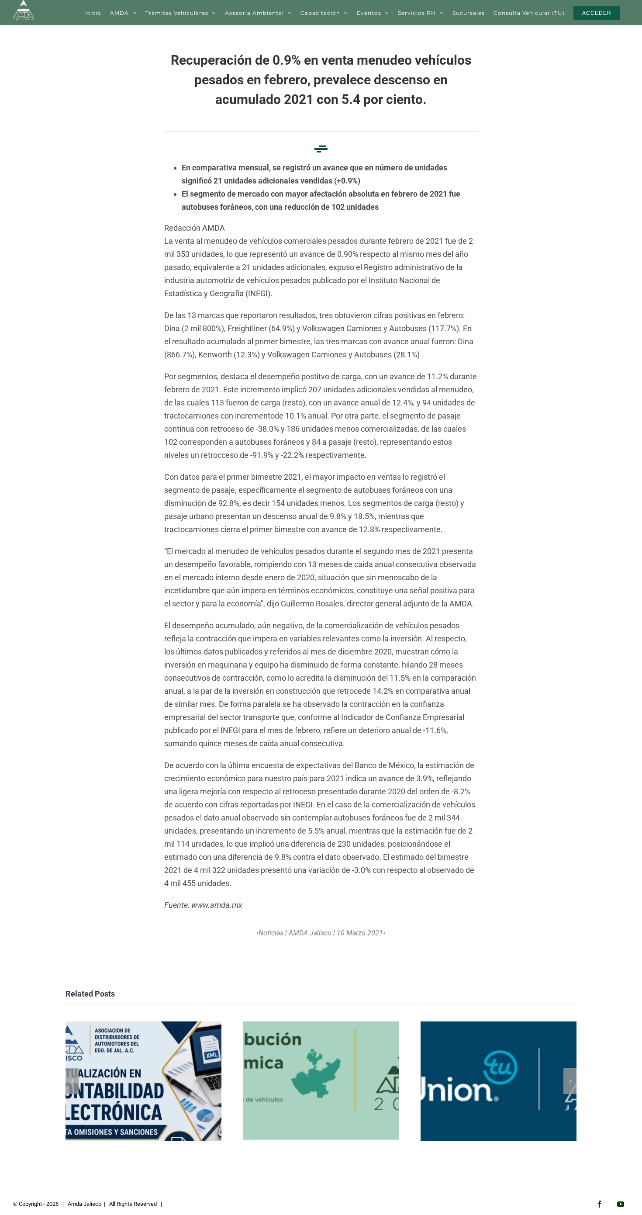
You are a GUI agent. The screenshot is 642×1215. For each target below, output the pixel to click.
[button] (72, 1081)
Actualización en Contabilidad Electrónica (143, 1081)
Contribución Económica (320, 1081)
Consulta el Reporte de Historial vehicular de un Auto (498, 1081)
